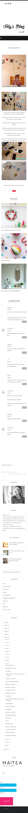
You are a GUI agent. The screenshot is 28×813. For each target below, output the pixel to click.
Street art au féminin (10, 706)
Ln (8, 359)
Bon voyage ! (8, 696)
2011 (6, 637)
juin (7, 657)
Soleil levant (8, 718)
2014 (6, 628)
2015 (6, 625)
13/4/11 (9, 377)
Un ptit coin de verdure (10, 726)
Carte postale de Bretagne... (12, 681)
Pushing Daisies (9, 703)
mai (7, 660)
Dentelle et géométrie (10, 715)
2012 (6, 634)
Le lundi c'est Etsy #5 (10, 729)
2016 (6, 622)
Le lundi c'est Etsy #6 (10, 712)
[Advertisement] (14, 9)
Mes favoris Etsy (7, 595)
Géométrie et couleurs (10, 668)
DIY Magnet (8, 709)
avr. (7, 663)
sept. (7, 648)
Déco (4, 583)
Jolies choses (6, 589)
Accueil (1, 806)
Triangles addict (9, 723)
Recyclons (5, 601)
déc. (7, 639)
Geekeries (5, 606)
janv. (7, 745)
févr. (7, 742)
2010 (6, 749)
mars (7, 739)
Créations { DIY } (14, 45)
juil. (6, 654)
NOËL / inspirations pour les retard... (11, 230)
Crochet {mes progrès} (10, 735)
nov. (7, 642)
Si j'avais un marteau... (10, 732)
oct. (7, 645)
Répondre (24, 321)
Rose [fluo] (8, 671)
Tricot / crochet (6, 609)
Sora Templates (13, 808)
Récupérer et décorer (10, 684)
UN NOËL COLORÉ (5, 260)
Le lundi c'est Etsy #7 (10, 690)
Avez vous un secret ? (10, 687)
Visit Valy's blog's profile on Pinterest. (12, 572)
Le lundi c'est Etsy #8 (10, 678)
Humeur (5, 592)
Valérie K (10, 328)
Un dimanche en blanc (10, 693)
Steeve (7, 720)
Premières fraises (9, 665)
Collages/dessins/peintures (9, 598)
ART (4, 603)
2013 (6, 631)
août (7, 651)
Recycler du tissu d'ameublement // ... (11, 290)
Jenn (8, 375)
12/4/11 (9, 309)
